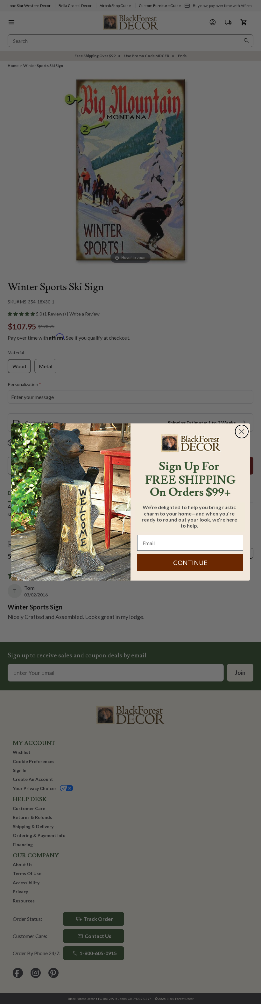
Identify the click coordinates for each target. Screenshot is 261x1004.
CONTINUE (190, 562)
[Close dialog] (241, 431)
